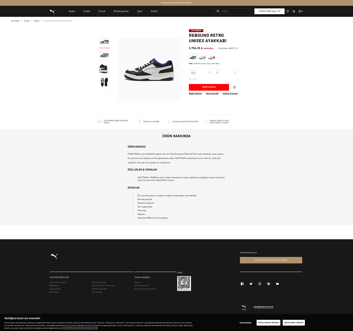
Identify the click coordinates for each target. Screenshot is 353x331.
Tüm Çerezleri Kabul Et (293, 323)
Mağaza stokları (230, 94)
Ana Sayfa (15, 21)
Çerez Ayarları (246, 323)
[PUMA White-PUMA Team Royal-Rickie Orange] (202, 57)
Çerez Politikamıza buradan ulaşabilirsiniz (80, 328)
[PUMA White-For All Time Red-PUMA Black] (211, 57)
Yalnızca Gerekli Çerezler (268, 323)
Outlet (26, 21)
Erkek (36, 21)
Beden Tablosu (195, 94)
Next (182, 69)
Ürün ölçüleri (212, 94)
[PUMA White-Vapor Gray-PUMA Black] (192, 57)
